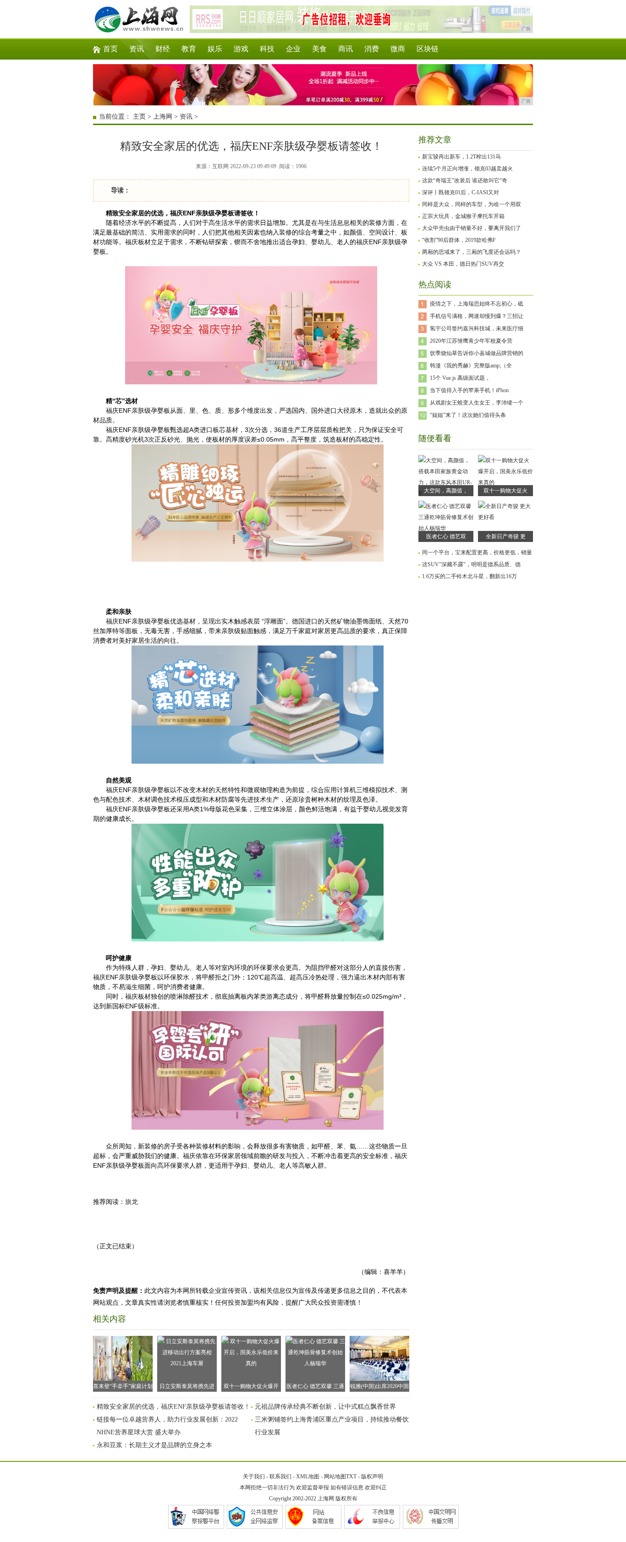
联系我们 (280, 1476)
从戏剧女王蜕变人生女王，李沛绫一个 (476, 402)
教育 (188, 49)
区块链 (428, 49)
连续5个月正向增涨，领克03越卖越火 (467, 168)
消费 (371, 49)
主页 (139, 116)
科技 (267, 49)
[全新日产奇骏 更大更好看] (505, 517)
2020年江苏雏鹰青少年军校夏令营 (471, 341)
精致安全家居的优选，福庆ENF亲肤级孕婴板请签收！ (173, 1406)
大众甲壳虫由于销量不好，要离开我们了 (471, 228)
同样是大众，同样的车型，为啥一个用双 (471, 204)
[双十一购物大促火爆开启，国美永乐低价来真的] (505, 482)
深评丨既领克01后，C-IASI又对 (460, 192)
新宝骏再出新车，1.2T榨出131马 (461, 156)
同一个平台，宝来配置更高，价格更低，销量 (477, 552)
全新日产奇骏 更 (506, 536)
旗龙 (131, 1201)
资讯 (136, 49)
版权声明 (372, 1476)
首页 (110, 49)
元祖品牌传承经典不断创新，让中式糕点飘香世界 (325, 1406)
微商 (397, 49)
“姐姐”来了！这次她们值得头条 (468, 415)
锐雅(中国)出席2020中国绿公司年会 (379, 1387)
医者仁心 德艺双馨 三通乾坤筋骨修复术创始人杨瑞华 (315, 1387)
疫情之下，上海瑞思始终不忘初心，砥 (476, 304)
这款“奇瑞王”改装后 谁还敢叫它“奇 (464, 180)
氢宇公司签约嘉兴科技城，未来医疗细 (476, 328)
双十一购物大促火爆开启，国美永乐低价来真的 (251, 1387)
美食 (319, 49)
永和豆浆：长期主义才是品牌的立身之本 (154, 1445)
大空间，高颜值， (446, 490)
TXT (351, 1476)
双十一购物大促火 (505, 490)
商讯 (345, 49)
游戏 (241, 49)
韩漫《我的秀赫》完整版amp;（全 (471, 365)
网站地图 (335, 1476)
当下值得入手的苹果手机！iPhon (469, 390)
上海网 (162, 116)
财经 (162, 49)
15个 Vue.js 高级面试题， (460, 378)
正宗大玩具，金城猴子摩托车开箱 (463, 216)
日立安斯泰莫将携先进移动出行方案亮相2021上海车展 (186, 1387)
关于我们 (254, 1476)
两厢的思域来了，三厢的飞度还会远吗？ (471, 252)
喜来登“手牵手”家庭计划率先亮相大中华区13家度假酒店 (123, 1387)
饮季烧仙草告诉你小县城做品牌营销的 (476, 353)
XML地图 (307, 1476)
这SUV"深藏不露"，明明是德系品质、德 (471, 564)
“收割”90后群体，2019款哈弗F (459, 240)
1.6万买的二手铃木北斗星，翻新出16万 (469, 576)
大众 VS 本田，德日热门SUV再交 (463, 264)
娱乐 (215, 49)
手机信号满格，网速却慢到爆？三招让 (476, 316)
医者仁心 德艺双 (446, 536)
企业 (293, 49)
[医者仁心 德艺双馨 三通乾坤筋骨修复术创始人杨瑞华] (445, 528)
